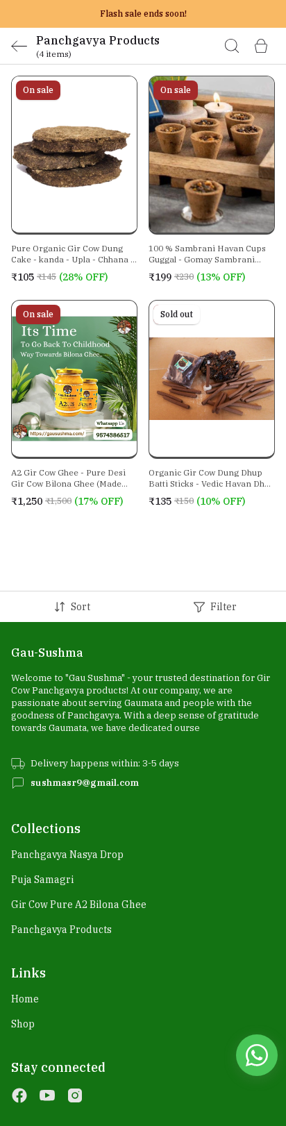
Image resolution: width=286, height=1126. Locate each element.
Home (25, 999)
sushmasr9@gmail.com (85, 783)
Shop (23, 1024)
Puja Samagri (42, 879)
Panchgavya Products (61, 929)
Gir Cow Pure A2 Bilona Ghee (78, 904)
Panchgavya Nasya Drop (67, 854)
